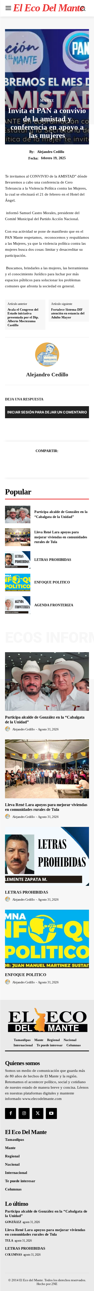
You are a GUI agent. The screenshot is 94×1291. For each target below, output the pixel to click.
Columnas (13, 1254)
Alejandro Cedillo (50, 152)
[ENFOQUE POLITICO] (17, 582)
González (13, 1222)
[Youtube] (51, 1113)
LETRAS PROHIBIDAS (52, 560)
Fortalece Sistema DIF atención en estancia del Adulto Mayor (67, 313)
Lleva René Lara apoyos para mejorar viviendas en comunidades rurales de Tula (60, 537)
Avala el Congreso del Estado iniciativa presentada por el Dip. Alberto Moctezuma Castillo (23, 317)
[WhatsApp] (64, 463)
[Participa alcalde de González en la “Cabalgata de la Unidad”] (17, 514)
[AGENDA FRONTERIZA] (17, 605)
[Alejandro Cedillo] (47, 354)
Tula (9, 1240)
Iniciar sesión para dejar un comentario (47, 412)
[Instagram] (24, 1113)
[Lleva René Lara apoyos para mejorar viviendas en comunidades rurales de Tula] (17, 537)
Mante (47, 101)
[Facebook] (30, 463)
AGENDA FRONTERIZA (53, 605)
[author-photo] (8, 729)
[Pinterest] (53, 463)
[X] (41, 463)
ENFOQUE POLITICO (52, 582)
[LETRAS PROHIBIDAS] (17, 560)
